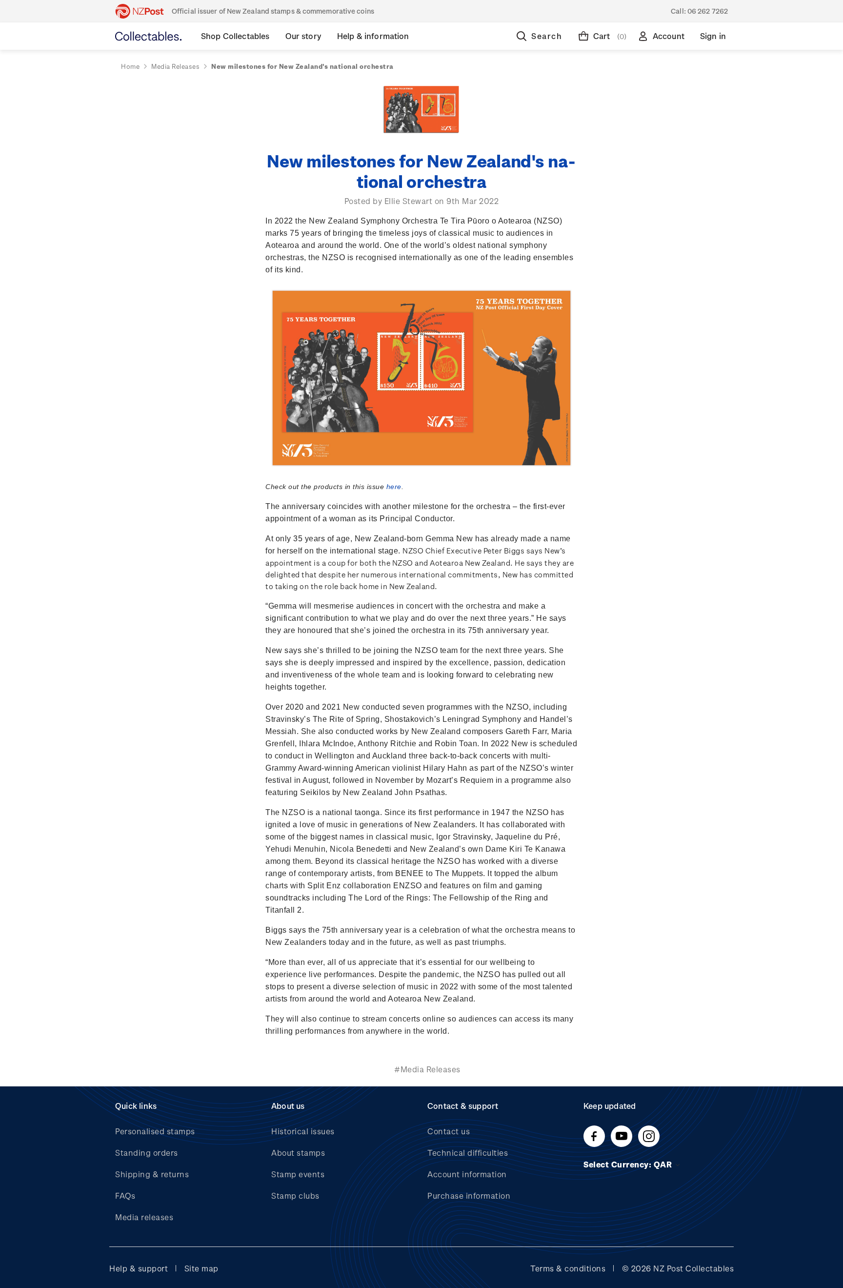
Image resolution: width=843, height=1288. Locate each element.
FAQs (125, 1195)
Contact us (448, 1131)
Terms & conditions (567, 1268)
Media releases (144, 1217)
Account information (467, 1174)
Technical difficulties (467, 1152)
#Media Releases (427, 1069)
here (393, 487)
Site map (201, 1268)
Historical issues (303, 1131)
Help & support (138, 1268)
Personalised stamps (155, 1131)
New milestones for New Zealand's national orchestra (421, 170)
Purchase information (468, 1195)
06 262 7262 (707, 11)
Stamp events (297, 1174)
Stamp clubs (295, 1195)
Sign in (713, 36)
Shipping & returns (152, 1174)
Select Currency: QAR (628, 1164)
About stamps (298, 1152)
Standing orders (146, 1152)
